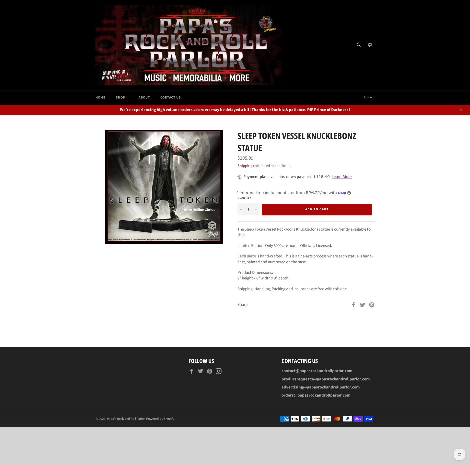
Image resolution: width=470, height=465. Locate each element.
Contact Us (170, 97)
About (144, 97)
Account (369, 97)
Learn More (342, 176)
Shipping (244, 165)
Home (100, 97)
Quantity (244, 198)
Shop (121, 97)
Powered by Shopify (160, 418)
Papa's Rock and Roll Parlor (126, 418)
